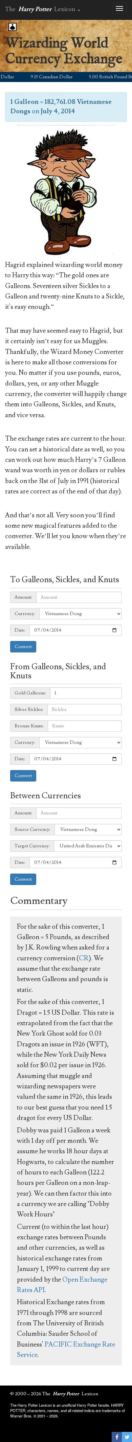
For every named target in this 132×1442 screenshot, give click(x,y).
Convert (23, 647)
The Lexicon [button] (41, 9)
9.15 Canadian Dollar (44, 77)
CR (84, 958)
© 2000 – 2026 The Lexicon (54, 1394)
